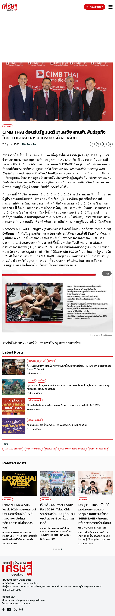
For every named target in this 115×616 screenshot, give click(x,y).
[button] (53, 549)
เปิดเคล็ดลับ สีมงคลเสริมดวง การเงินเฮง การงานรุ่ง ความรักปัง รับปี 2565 (63, 405)
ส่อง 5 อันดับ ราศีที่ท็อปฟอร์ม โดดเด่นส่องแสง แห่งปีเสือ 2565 (57, 425)
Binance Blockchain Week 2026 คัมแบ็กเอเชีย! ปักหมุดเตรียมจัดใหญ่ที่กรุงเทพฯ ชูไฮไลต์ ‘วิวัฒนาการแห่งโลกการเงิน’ (19, 516)
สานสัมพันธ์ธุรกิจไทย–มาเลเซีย (72, 448)
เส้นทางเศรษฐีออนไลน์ (98, 448)
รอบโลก (51, 360)
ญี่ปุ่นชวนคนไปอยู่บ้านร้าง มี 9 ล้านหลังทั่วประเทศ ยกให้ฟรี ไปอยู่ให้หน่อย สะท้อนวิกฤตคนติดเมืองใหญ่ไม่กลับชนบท (68, 387)
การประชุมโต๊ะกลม (33, 448)
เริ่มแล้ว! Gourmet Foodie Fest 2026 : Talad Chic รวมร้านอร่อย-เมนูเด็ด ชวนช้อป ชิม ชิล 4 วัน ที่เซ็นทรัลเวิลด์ (57, 513)
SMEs (42, 360)
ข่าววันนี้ (31, 380)
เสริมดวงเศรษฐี (34, 400)
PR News (8, 126)
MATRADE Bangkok (13, 448)
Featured (32, 360)
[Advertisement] (58, 37)
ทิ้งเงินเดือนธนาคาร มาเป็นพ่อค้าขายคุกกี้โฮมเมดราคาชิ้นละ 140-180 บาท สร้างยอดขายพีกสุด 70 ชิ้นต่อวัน (69, 367)
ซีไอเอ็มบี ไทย (50, 448)
